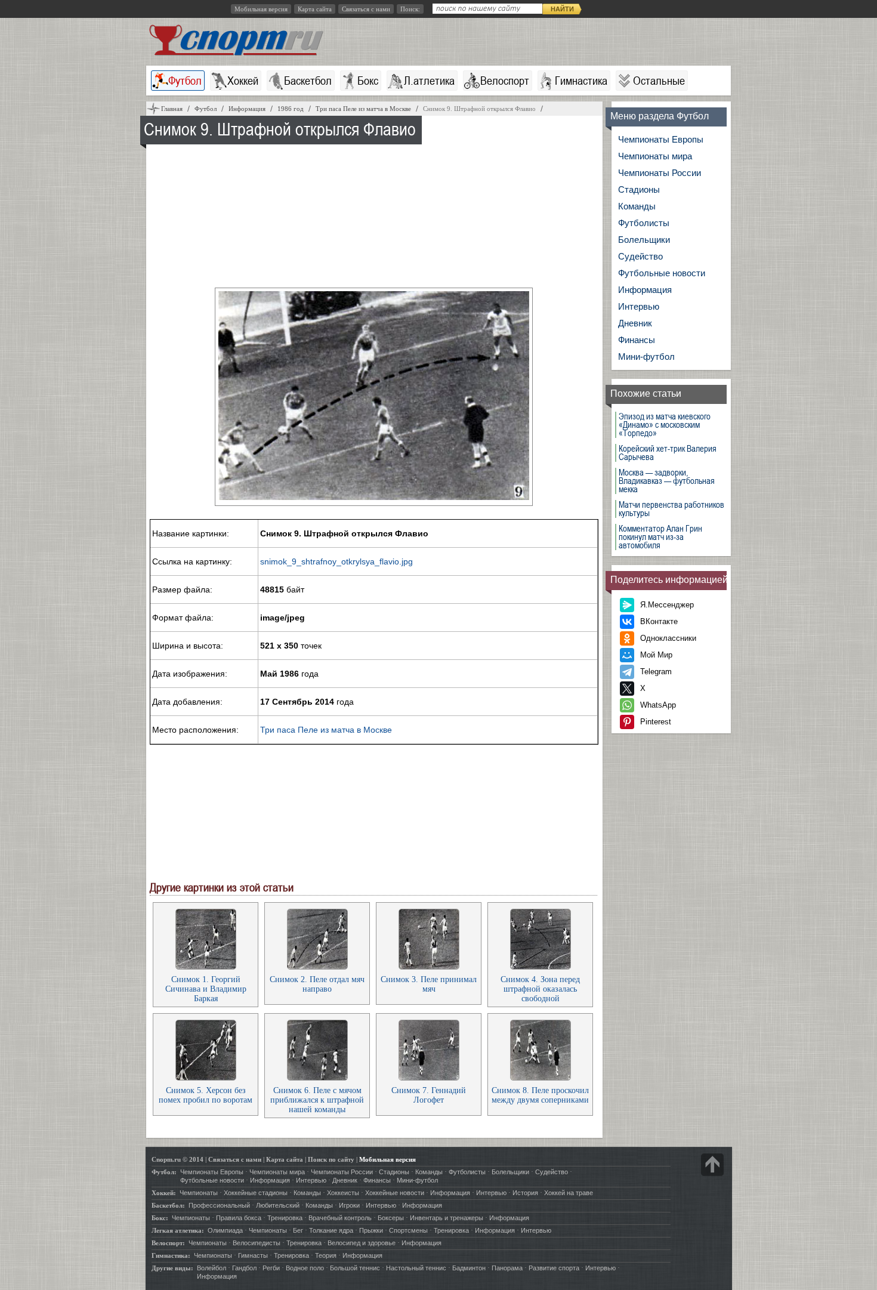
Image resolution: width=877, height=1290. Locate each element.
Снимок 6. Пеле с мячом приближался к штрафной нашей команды (317, 1100)
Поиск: (410, 9)
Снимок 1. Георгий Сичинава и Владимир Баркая (205, 989)
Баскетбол (308, 80)
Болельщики (644, 239)
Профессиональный (219, 1205)
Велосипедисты (256, 1242)
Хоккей (242, 80)
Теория (325, 1255)
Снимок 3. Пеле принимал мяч (429, 984)
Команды (637, 206)
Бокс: (160, 1217)
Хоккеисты (343, 1192)
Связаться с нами (366, 9)
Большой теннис (355, 1268)
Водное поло (305, 1268)
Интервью (638, 306)
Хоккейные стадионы (256, 1192)
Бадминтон (469, 1268)
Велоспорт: (168, 1242)
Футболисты (643, 223)
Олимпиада (225, 1230)
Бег (298, 1230)
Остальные (659, 80)
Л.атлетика (429, 80)
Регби (271, 1268)
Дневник (635, 323)
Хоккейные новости (394, 1192)
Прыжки (371, 1230)
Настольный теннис (416, 1268)
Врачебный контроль (340, 1217)
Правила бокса (238, 1217)
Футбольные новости (661, 273)
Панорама (507, 1268)
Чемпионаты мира (655, 156)
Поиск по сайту (331, 1159)
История (525, 1192)
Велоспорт (504, 80)
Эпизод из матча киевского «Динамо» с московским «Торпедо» (665, 425)
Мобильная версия (261, 9)
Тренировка (284, 1217)
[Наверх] (712, 1165)
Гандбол (244, 1268)
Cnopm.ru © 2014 (177, 1159)
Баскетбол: (168, 1205)
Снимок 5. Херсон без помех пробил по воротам (205, 1095)
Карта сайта (315, 9)
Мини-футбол (646, 356)
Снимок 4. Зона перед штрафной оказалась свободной (540, 989)
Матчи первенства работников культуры (671, 509)
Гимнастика (581, 80)
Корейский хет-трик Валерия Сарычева (668, 453)
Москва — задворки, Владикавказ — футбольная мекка (667, 481)
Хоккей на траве (568, 1192)
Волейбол (211, 1268)
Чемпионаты (199, 1192)
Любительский (277, 1205)
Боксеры (391, 1217)
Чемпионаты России (659, 173)
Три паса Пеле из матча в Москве (326, 730)
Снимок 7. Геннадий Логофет (428, 1095)
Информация (645, 290)
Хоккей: (164, 1192)
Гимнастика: (171, 1255)
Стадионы (639, 189)
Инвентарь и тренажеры (446, 1217)
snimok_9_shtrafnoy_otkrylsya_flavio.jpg (336, 561)
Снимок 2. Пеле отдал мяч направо (317, 984)
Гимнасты (253, 1255)
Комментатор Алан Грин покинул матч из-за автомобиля (660, 537)
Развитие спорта (554, 1268)
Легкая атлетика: (178, 1230)
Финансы (636, 340)
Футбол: (164, 1171)
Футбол (185, 80)
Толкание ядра (331, 1230)
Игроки (349, 1205)
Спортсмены (408, 1230)
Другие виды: (172, 1268)
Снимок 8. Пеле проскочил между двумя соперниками (540, 1095)
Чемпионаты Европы (660, 139)
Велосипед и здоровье (362, 1242)
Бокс (367, 80)
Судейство (640, 256)
